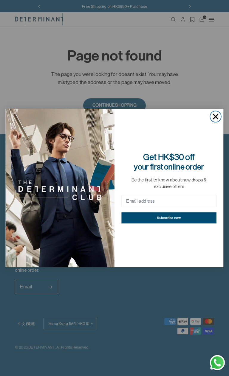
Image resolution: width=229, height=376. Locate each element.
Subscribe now (169, 218)
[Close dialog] (215, 116)
